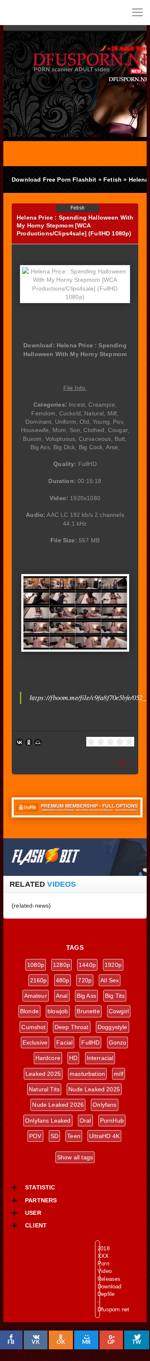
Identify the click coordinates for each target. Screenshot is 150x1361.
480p (63, 980)
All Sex (109, 980)
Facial (64, 1042)
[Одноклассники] (28, 742)
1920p (113, 964)
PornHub (112, 1120)
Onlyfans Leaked (48, 1120)
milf (118, 1073)
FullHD (90, 1042)
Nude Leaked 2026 (58, 1104)
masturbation (87, 1073)
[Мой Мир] (38, 742)
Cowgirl (119, 1011)
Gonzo (118, 1042)
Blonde (29, 1011)
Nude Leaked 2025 (94, 1089)
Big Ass (86, 995)
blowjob (58, 1011)
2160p (38, 980)
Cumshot (33, 1027)
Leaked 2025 (43, 1073)
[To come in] (37, 12)
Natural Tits (44, 1089)
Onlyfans (104, 1104)
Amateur (35, 995)
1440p (87, 964)
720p (85, 980)
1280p (61, 964)
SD (54, 1136)
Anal (62, 995)
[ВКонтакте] (19, 742)
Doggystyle (113, 1027)
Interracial (100, 1058)
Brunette (88, 1011)
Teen (73, 1136)
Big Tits (115, 995)
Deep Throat (72, 1027)
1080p (35, 964)
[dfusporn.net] (12, 12)
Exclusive (35, 1042)
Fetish (77, 208)
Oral (85, 1120)
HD (73, 1058)
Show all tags (75, 1157)
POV (35, 1136)
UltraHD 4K (104, 1136)
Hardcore (47, 1058)
